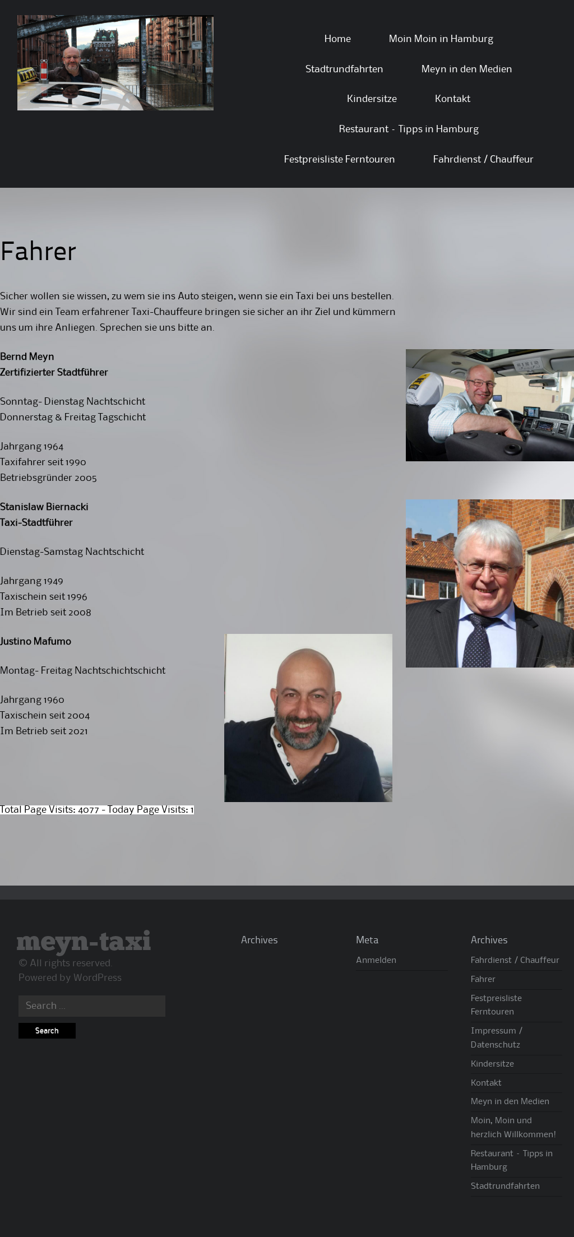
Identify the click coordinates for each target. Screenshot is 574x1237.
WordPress (97, 978)
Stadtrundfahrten (344, 69)
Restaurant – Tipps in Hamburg (409, 129)
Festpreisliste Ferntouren (339, 159)
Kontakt (452, 99)
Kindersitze (372, 99)
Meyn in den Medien (467, 69)
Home (338, 39)
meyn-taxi (83, 942)
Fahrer (483, 980)
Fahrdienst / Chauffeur (483, 159)
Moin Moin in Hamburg (441, 39)
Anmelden (376, 961)
